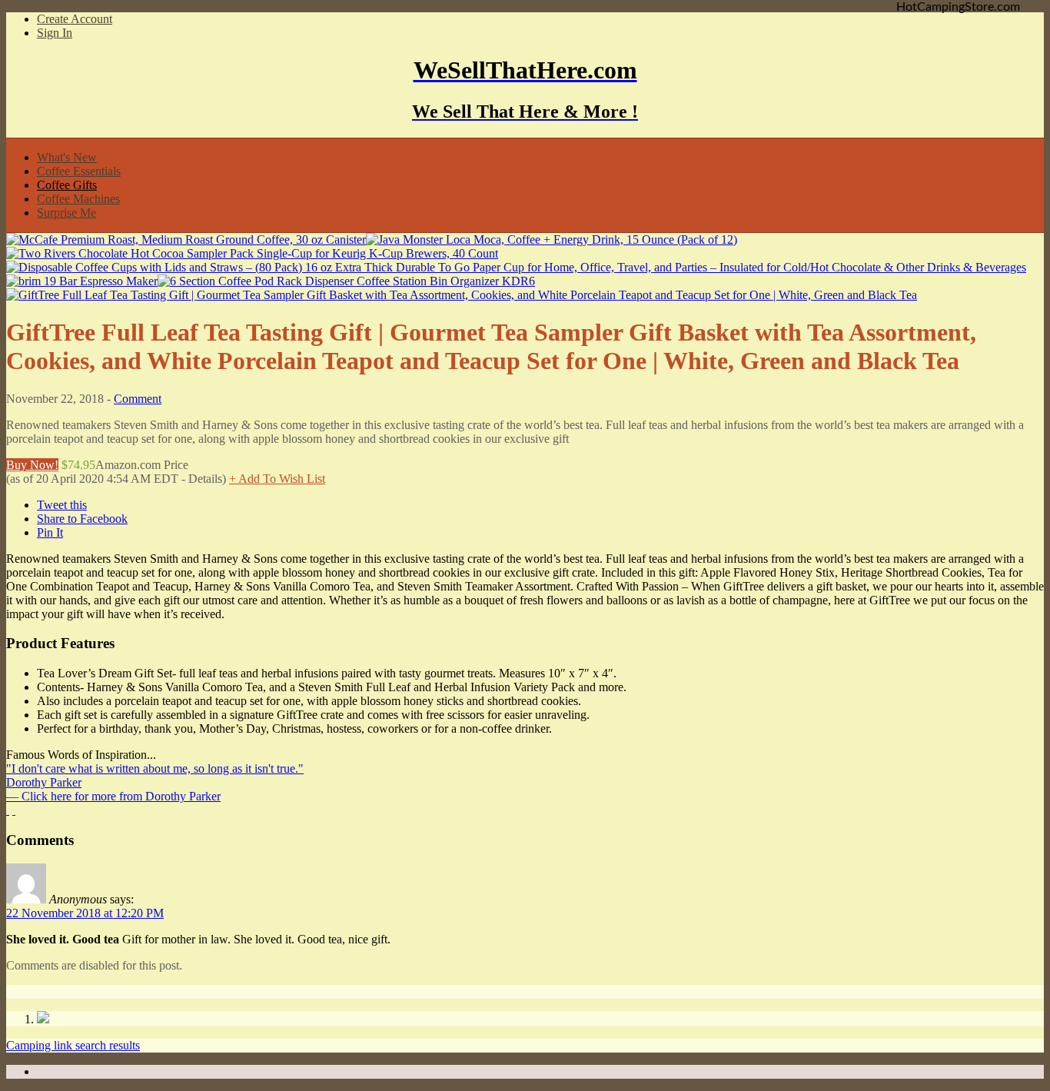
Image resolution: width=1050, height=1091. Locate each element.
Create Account (74, 18)
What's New (67, 157)
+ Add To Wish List (277, 478)
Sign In (54, 32)
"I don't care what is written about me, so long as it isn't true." (155, 768)
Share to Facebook (82, 518)
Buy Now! (32, 464)
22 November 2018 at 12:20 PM (85, 913)
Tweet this (62, 504)
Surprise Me (66, 212)
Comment (137, 398)
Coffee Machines (78, 198)
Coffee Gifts (67, 184)
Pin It (50, 532)
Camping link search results (73, 1045)
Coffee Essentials (79, 171)
